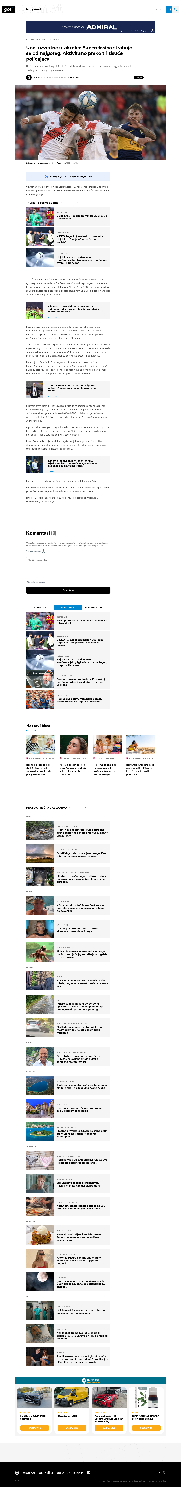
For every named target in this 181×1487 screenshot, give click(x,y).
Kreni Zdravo (88, 1473)
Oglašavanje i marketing (119, 1481)
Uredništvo (106, 1481)
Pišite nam (97, 1481)
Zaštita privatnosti (145, 1481)
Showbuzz (63, 1473)
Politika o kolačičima (159, 1481)
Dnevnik (29, 1473)
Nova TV (17, 1473)
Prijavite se (68, 590)
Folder (78, 1473)
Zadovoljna (46, 1473)
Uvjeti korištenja (132, 1481)
